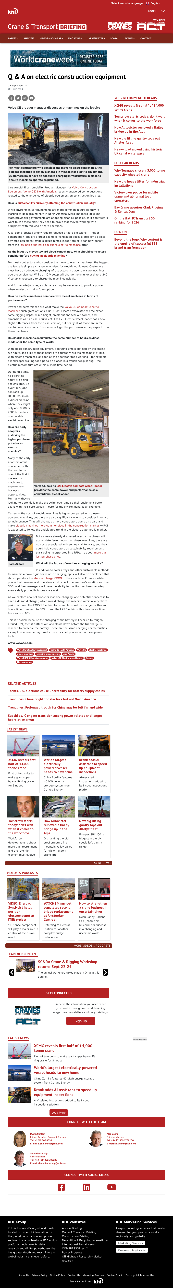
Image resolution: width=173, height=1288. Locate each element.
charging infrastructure (48, 654)
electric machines (97, 650)
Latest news (17, 729)
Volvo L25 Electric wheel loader (67, 658)
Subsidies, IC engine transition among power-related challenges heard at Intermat (55, 717)
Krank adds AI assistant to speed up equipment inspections (93, 766)
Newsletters (97, 38)
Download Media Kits (132, 1250)
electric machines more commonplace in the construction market (57, 525)
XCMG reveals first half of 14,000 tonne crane (22, 764)
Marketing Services (130, 1243)
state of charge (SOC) (48, 578)
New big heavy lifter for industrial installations (139, 183)
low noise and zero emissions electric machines (50, 244)
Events (129, 38)
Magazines (75, 38)
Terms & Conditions (80, 1281)
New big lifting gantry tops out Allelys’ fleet (90, 825)
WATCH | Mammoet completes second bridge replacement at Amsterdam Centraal (58, 911)
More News (102, 863)
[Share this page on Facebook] (11, 98)
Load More (59, 1112)
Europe (89, 658)
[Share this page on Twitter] (18, 98)
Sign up (81, 1021)
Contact (146, 38)
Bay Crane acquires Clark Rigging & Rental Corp (138, 209)
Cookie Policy (57, 1275)
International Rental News (78, 1244)
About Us (24, 1275)
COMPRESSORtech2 (75, 1248)
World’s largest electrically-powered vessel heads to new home (58, 766)
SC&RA (114, 38)
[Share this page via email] (32, 98)
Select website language (127, 3)
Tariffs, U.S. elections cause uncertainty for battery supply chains (56, 691)
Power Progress (72, 1252)
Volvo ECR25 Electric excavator (32, 658)
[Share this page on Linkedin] (25, 98)
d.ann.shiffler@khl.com (50, 1143)
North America (24, 662)
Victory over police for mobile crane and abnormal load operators (136, 196)
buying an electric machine (47, 255)
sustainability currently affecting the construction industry (56, 203)
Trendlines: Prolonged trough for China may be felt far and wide (55, 707)
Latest (12, 38)
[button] (105, 972)
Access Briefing (72, 1228)
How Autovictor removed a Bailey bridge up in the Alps (56, 827)
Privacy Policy (39, 1275)
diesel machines (25, 654)
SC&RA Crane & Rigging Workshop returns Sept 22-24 (67, 964)
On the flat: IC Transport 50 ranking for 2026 (134, 220)
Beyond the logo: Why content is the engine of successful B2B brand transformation (138, 243)
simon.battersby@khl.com (52, 1163)
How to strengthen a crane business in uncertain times (93, 907)
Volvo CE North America (62, 650)
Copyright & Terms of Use (140, 1275)
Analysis (28, 38)
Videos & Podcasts (51, 38)
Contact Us (74, 1275)
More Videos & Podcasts (92, 945)
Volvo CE (81, 650)
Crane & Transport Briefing (79, 1232)
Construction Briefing (75, 1236)
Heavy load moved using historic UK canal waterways (138, 151)
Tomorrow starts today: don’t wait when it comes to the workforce (20, 827)
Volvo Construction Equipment (32, 650)
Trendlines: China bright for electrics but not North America (52, 699)
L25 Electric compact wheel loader (79, 486)
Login (152, 11)
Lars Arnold (68, 654)
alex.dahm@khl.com (125, 1143)
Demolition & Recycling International (85, 1240)
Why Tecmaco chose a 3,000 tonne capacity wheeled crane (139, 172)
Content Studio (115, 1275)
